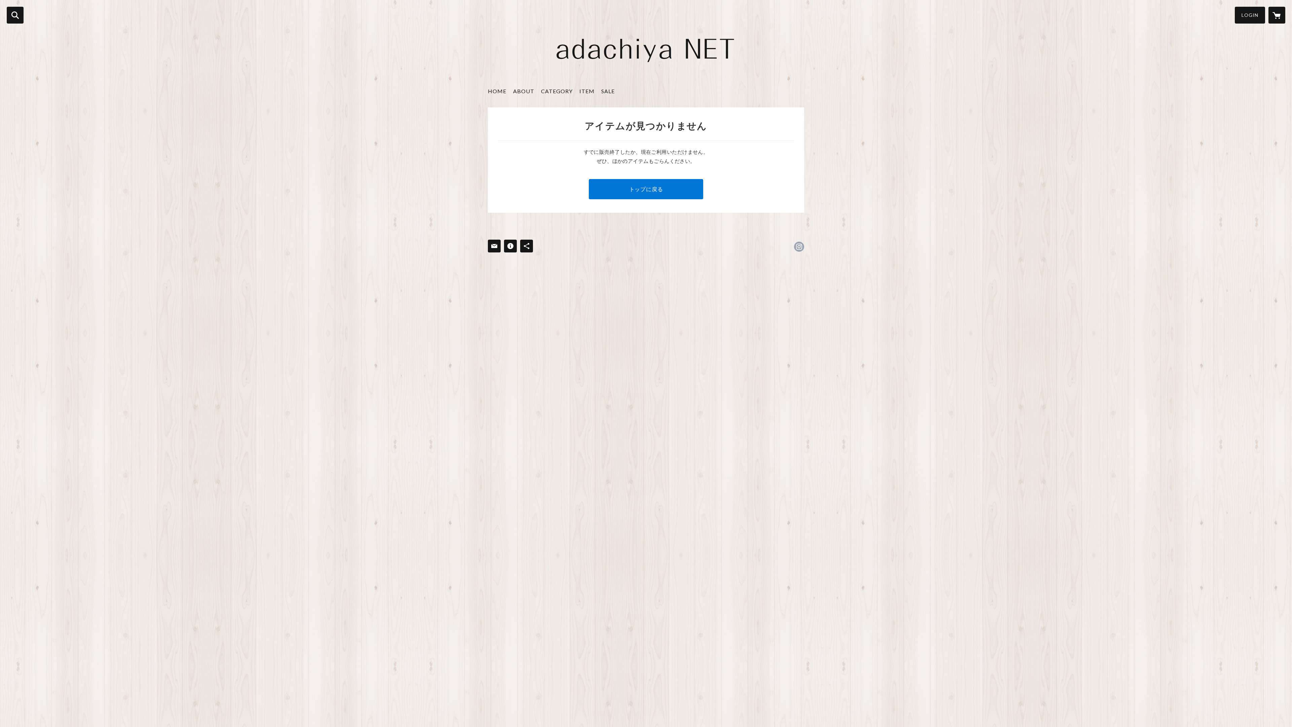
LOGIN (1250, 15)
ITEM (587, 91)
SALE (608, 91)
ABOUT (523, 91)
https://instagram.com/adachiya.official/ (799, 247)
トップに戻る (646, 189)
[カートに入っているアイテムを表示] (1276, 15)
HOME (497, 91)
